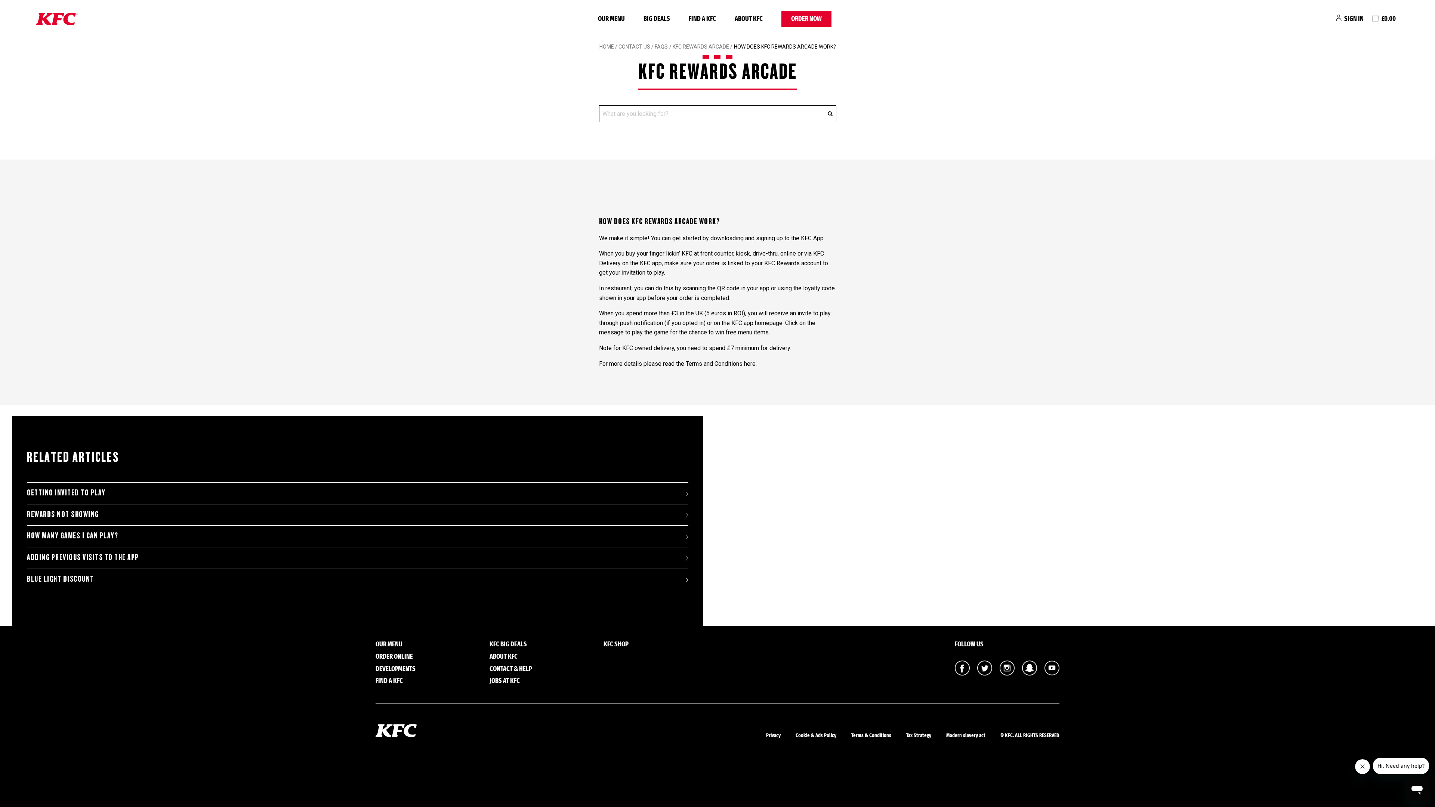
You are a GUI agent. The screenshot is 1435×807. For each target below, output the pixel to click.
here (750, 363)
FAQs (661, 47)
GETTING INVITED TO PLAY (66, 492)
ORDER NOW (806, 19)
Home (606, 47)
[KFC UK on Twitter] (984, 673)
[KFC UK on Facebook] (962, 673)
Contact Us (634, 47)
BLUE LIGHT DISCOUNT (60, 579)
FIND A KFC (702, 19)
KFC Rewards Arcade (701, 47)
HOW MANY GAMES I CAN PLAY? (72, 535)
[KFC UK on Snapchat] (1029, 673)
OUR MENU (611, 19)
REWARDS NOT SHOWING (63, 514)
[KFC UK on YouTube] (1051, 673)
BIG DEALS (657, 19)
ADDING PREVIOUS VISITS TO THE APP (83, 557)
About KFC (749, 19)
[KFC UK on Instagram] (1007, 673)
